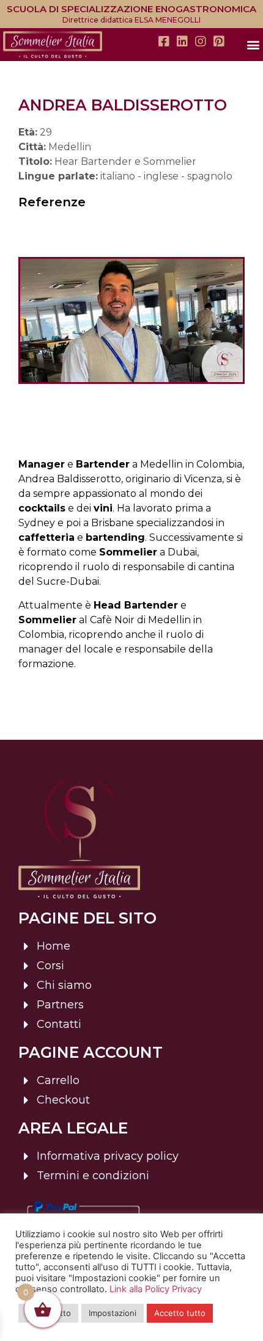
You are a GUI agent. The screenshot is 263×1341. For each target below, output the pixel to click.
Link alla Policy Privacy (155, 1289)
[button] (253, 44)
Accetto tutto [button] (180, 1313)
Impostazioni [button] (112, 1313)
